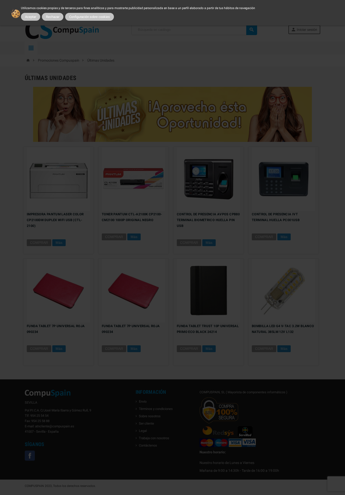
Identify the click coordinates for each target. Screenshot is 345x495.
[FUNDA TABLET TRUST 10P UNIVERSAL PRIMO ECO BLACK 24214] (208, 290)
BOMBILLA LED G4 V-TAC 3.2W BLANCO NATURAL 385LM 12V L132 (283, 329)
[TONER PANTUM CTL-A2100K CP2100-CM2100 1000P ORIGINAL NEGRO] (133, 178)
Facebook (30, 456)
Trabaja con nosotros (154, 438)
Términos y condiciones (156, 409)
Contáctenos (148, 445)
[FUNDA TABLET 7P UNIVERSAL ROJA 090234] (58, 290)
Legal (143, 431)
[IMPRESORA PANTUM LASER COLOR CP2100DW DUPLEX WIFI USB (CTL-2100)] (58, 178)
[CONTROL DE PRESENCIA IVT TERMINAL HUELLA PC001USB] (283, 178)
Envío (142, 401)
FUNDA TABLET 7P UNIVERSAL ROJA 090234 (56, 329)
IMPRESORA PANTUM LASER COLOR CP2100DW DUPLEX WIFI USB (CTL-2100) (55, 220)
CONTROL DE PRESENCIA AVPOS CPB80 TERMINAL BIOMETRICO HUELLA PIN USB (208, 220)
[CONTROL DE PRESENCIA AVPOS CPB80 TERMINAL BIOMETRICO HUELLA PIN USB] (208, 178)
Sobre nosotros (150, 416)
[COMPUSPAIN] (62, 29)
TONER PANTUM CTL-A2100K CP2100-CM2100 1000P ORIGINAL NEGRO (132, 217)
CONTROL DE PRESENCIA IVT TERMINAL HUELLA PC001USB (276, 217)
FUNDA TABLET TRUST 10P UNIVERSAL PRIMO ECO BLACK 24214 (208, 329)
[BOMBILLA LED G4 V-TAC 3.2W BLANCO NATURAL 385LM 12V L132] (283, 290)
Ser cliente (146, 423)
